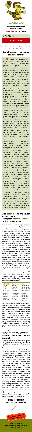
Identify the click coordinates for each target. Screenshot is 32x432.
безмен (11, 207)
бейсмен (17, 201)
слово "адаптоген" (7, 264)
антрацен (20, 185)
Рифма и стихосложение (13, 429)
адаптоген (25, 194)
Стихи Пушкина (20, 429)
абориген (19, 190)
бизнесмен (6, 185)
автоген (5, 183)
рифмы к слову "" (18, 227)
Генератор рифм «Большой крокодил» (16, 425)
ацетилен (12, 203)
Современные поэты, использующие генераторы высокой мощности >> (16, 47)
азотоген (26, 187)
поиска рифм (20, 386)
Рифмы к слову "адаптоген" (16, 423)
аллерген (26, 203)
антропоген (25, 201)
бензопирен (17, 179)
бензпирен (22, 207)
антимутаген (7, 196)
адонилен (17, 205)
